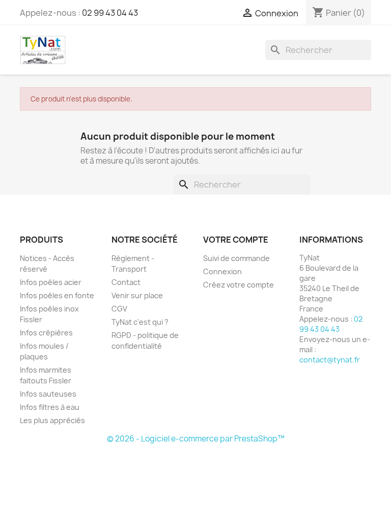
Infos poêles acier (50, 282)
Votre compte (235, 239)
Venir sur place (137, 295)
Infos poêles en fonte (57, 295)
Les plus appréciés (52, 420)
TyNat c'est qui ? (140, 322)
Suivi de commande (236, 258)
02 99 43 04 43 (110, 12)
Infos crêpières (46, 332)
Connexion (222, 271)
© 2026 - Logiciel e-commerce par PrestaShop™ (196, 438)
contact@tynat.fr (329, 359)
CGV (119, 309)
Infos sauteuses (48, 394)
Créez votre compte (238, 285)
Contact (126, 282)
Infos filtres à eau (49, 407)
